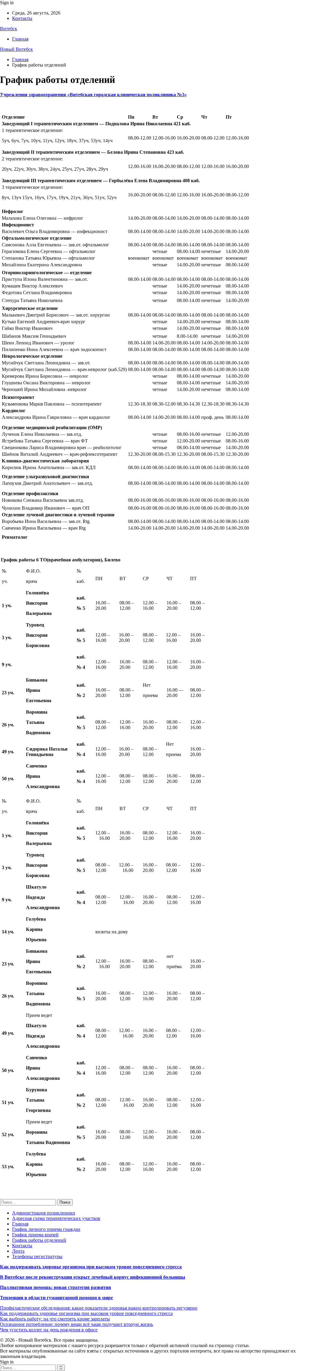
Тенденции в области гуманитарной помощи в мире (56, 1297)
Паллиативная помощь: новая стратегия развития (55, 1287)
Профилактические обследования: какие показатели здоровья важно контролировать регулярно (98, 1307)
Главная (20, 38)
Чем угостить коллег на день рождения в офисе (48, 1329)
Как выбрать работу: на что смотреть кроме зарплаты (55, 1318)
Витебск (8, 28)
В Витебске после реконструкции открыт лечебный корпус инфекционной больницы (92, 1277)
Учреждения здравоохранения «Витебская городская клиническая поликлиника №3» (93, 94)
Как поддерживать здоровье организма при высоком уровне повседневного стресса (91, 1266)
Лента (18, 1251)
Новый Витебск (16, 49)
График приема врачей (35, 1234)
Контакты (22, 18)
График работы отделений (39, 1240)
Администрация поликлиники (43, 1212)
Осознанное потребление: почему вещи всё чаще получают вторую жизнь (76, 1324)
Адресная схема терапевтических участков (56, 1218)
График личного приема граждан (46, 1229)
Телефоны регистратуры (37, 1256)
